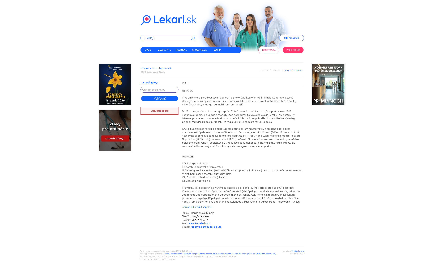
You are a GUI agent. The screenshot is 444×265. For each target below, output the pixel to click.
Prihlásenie (293, 50)
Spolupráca (199, 50)
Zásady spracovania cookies (211, 254)
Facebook (293, 38)
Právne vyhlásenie (246, 254)
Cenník (217, 50)
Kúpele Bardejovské (294, 70)
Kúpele (276, 70)
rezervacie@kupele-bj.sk (205, 226)
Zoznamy (163, 50)
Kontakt (150, 56)
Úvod (148, 50)
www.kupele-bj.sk (199, 223)
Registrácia (269, 50)
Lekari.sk (264, 70)
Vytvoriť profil (160, 110)
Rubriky (180, 50)
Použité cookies (231, 254)
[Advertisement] (159, 172)
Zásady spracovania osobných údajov (180, 254)
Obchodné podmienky (266, 254)
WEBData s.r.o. (298, 251)
